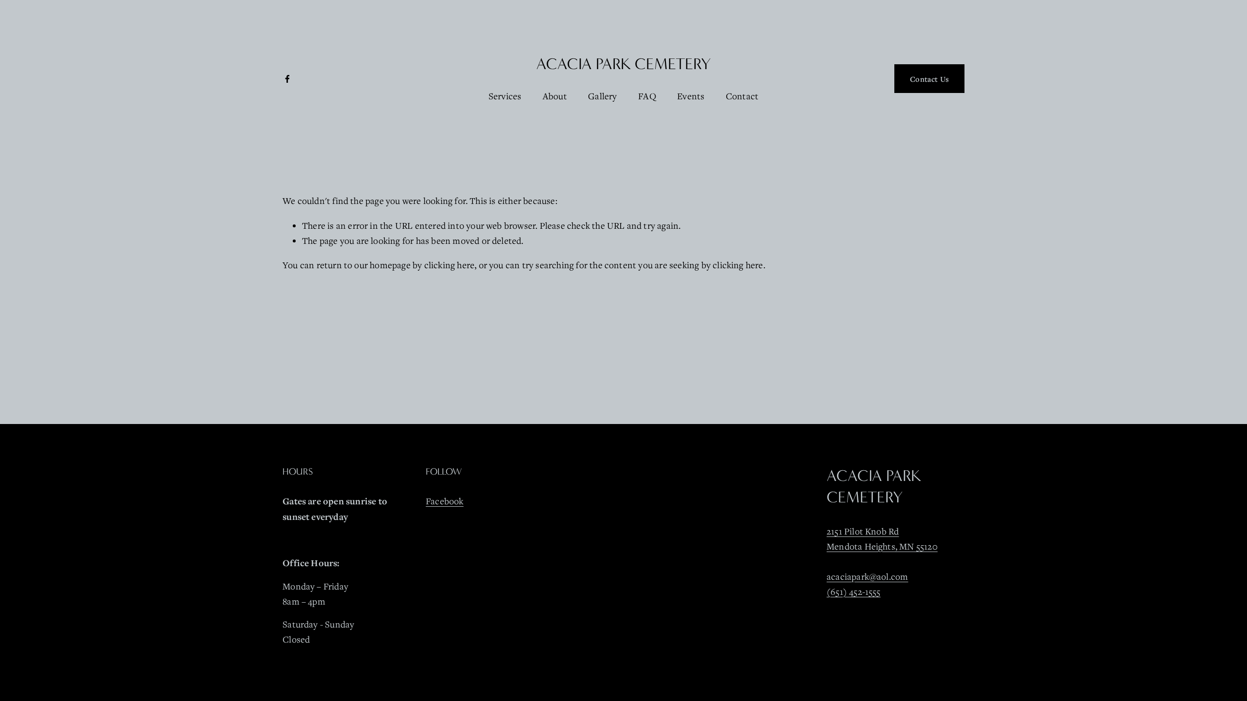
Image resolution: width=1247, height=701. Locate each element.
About (555, 96)
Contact (742, 96)
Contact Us (929, 79)
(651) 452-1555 (854, 591)
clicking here (449, 265)
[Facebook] (287, 79)
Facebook (445, 501)
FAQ (647, 96)
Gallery (602, 96)
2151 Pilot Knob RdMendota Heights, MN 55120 (882, 538)
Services (505, 96)
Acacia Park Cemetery (623, 64)
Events (690, 96)
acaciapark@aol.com (867, 576)
